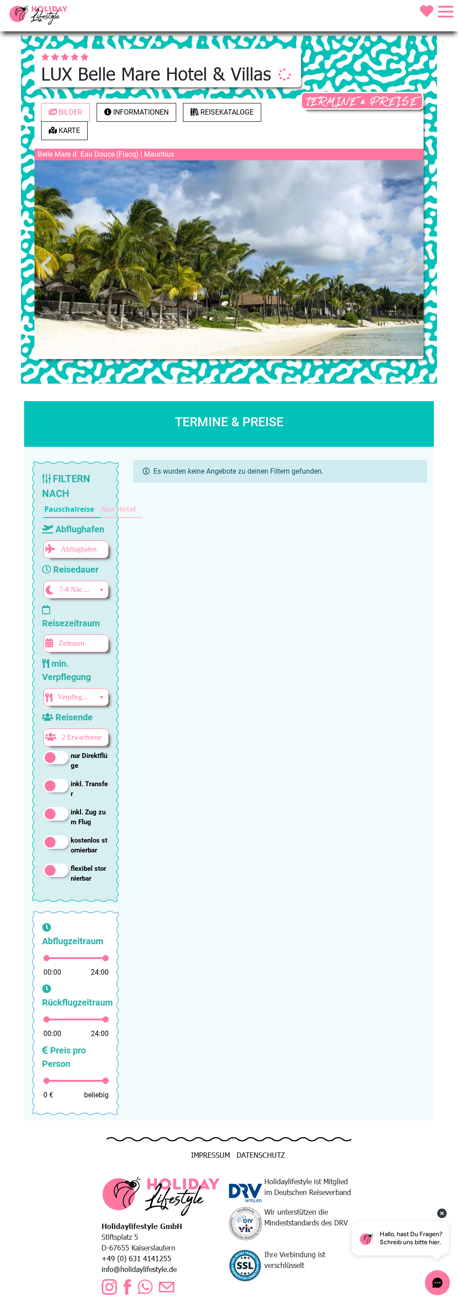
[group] (93, 509)
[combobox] (74, 589)
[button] (72, 509)
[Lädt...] (284, 74)
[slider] (46, 958)
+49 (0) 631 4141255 (136, 1258)
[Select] (101, 590)
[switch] (55, 757)
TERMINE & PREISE (362, 102)
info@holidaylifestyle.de (139, 1269)
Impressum (210, 1155)
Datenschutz (261, 1155)
